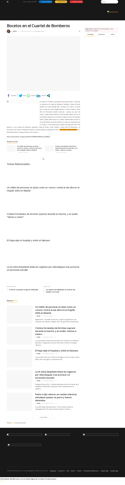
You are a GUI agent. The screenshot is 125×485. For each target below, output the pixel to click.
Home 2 (73, 471)
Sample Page (104, 471)
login (12, 423)
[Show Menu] (7, 1)
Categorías (53, 471)
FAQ (68, 471)
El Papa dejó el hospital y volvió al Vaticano (56, 350)
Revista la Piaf (77, 1)
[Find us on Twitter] (14, 1)
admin (15, 31)
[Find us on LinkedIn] (16, 1)
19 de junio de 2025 (61, 152)
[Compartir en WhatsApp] (31, 95)
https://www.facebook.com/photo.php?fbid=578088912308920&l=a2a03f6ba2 (28, 136)
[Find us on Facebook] (11, 1)
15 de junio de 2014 (26, 31)
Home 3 (79, 471)
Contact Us (61, 471)
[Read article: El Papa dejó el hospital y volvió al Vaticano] (19, 358)
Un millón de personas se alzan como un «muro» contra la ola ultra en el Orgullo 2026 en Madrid (29, 148)
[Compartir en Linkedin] (41, 95)
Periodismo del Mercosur (91, 471)
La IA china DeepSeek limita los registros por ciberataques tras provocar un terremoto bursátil (55, 374)
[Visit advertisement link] (112, 12)
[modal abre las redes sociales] (48, 95)
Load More (43, 417)
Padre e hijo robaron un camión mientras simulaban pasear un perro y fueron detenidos (56, 397)
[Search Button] (117, 1)
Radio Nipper (62, 1)
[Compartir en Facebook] (11, 95)
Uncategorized (38, 31)
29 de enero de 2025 (48, 380)
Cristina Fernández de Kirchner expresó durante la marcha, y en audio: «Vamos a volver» (66, 148)
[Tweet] (22, 95)
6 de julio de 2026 (23, 152)
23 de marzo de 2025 (48, 353)
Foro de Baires (46, 1)
